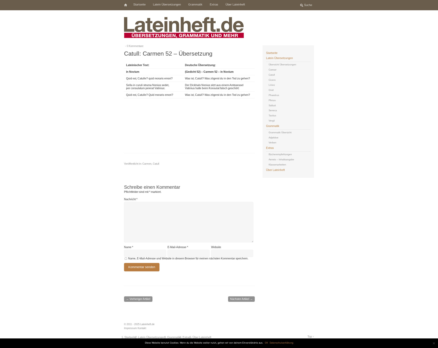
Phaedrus (274, 95)
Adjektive (273, 137)
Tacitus (272, 115)
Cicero (272, 80)
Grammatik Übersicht (280, 132)
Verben (272, 142)
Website (216, 247)
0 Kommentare (135, 45)
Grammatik (195, 4)
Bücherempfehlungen (280, 154)
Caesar (272, 69)
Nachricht (130, 199)
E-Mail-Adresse (178, 247)
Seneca (273, 110)
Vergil (272, 120)
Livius (272, 84)
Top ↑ (310, 336)
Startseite (139, 4)
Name (128, 247)
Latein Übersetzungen (167, 4)
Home (127, 5)
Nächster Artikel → (241, 299)
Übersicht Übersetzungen (282, 64)
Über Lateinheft (235, 4)
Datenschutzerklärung (281, 342)
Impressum (130, 328)
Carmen (146, 163)
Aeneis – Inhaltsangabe (281, 159)
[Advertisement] (210, 125)
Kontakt (142, 328)
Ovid (271, 90)
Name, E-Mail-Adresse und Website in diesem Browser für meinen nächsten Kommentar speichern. (188, 258)
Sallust (272, 105)
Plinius (272, 100)
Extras (214, 4)
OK (266, 342)
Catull (156, 163)
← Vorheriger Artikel (138, 299)
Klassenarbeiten (277, 164)
